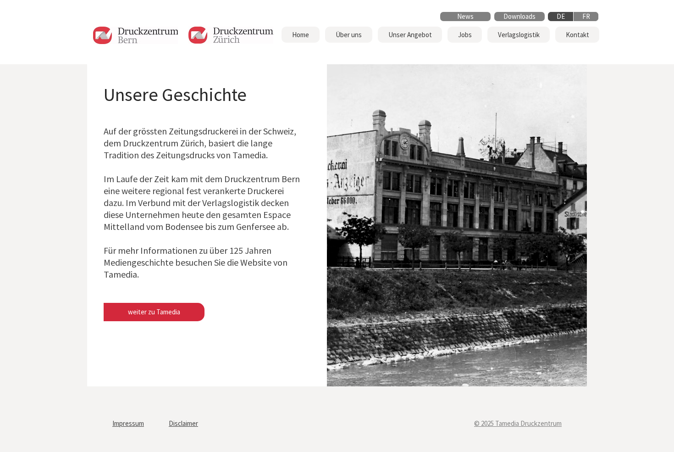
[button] (348, 35)
